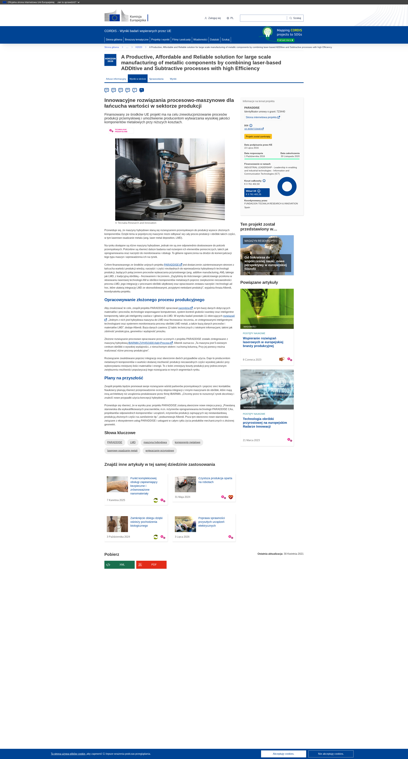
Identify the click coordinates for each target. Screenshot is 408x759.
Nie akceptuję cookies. (331, 753)
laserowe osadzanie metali (122, 450)
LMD (133, 442)
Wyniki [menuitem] (173, 79)
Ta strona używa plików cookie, (69, 753)
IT (134, 90)
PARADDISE (172, 264)
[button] (230, 18)
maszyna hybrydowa (155, 442)
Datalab (214, 39)
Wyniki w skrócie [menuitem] (137, 79)
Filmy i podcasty (181, 39)
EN (113, 90)
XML (122, 564)
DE (106, 90)
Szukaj (225, 39)
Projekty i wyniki (160, 39)
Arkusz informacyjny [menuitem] (116, 79)
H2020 (138, 47)
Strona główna (114, 39)
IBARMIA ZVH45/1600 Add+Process (149, 343)
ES (120, 90)
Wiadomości (200, 39)
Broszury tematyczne (137, 39)
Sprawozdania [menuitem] (156, 79)
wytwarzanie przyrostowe (160, 450)
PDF (154, 564)
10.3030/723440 (252, 129)
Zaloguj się (214, 18)
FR (127, 90)
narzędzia (184, 308)
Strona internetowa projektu (261, 118)
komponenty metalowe (187, 442)
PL (142, 90)
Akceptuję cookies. (283, 753)
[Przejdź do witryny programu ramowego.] (110, 60)
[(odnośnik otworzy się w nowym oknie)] (130, 16)
